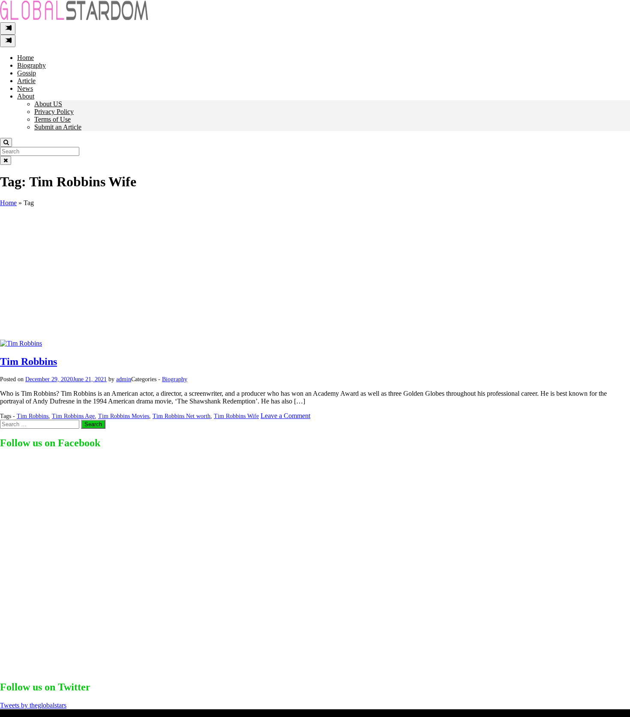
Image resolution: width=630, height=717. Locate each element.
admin (123, 379)
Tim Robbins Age (73, 416)
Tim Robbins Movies (123, 416)
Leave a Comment (285, 415)
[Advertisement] (315, 275)
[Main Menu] (7, 28)
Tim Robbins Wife (236, 416)
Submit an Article (57, 127)
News (25, 88)
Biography (31, 65)
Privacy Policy (54, 111)
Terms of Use (52, 119)
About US (48, 104)
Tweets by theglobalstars (33, 705)
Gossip (26, 73)
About (25, 96)
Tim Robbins (28, 361)
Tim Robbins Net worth (181, 416)
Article (26, 80)
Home (25, 57)
